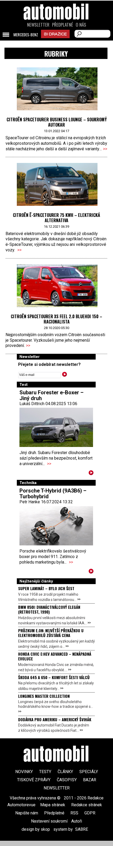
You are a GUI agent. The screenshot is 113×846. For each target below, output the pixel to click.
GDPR (89, 812)
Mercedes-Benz (25, 34)
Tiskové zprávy (33, 779)
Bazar (89, 779)
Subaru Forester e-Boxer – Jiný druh (51, 395)
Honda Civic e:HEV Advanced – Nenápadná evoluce (54, 656)
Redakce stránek (86, 804)
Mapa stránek (52, 804)
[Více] (91, 473)
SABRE (81, 829)
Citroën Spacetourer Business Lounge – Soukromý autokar (57, 122)
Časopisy (67, 779)
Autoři (76, 821)
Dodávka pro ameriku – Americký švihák (54, 719)
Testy (45, 771)
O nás (81, 25)
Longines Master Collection (44, 696)
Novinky (24, 771)
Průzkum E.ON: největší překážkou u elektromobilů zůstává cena (51, 633)
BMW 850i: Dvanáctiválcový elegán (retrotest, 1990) (49, 609)
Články (65, 771)
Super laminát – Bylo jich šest (46, 588)
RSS (74, 812)
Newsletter (38, 25)
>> (105, 148)
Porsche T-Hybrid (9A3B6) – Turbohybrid (52, 493)
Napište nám (26, 812)
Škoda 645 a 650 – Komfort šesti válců (54, 677)
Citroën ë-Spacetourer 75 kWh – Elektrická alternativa (56, 217)
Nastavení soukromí (49, 821)
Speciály (88, 771)
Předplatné (62, 25)
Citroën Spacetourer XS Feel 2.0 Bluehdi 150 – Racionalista (56, 319)
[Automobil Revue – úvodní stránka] (56, 41)
